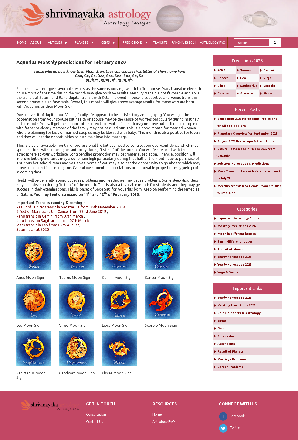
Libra (221, 85)
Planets (81, 42)
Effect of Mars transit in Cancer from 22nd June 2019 (61, 211)
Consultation (96, 414)
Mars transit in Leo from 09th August (47, 225)
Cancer (222, 78)
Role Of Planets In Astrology (239, 313)
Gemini (268, 70)
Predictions (133, 42)
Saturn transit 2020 (32, 229)
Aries (221, 70)
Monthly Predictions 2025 (236, 305)
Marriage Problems (232, 359)
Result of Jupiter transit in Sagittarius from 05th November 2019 (70, 207)
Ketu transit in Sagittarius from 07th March (52, 220)
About (35, 42)
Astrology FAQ (212, 42)
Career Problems (230, 366)
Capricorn (225, 93)
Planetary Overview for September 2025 (247, 133)
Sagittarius (248, 85)
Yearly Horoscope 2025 (234, 256)
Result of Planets (230, 351)
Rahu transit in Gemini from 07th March (49, 216)
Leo (243, 78)
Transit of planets (231, 249)
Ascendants (226, 343)
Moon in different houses (236, 233)
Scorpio (269, 85)
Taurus (245, 70)
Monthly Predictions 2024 (236, 226)
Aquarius (247, 93)
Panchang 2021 (184, 42)
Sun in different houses (235, 241)
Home (22, 42)
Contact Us (94, 421)
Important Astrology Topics (238, 218)
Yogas (222, 320)
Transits (160, 42)
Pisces (268, 93)
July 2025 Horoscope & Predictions (243, 163)
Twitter (235, 428)
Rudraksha (225, 336)
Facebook (237, 416)
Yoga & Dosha (227, 272)
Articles (55, 42)
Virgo (267, 78)
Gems (105, 42)
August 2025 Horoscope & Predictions (245, 141)
